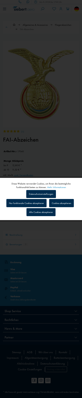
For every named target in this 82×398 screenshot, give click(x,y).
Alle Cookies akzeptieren (41, 212)
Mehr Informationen (56, 187)
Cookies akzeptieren (61, 203)
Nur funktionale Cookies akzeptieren (26, 203)
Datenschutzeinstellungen (41, 194)
